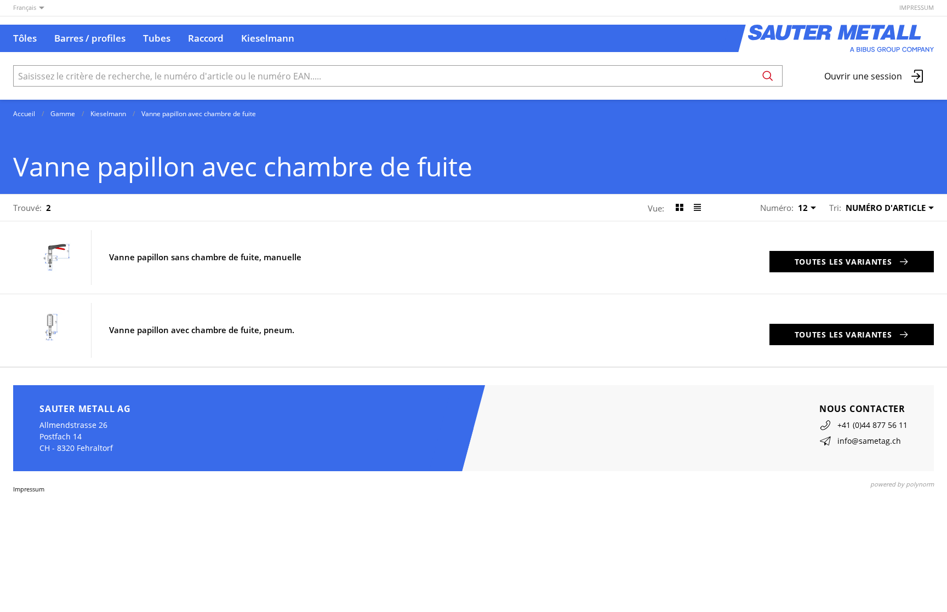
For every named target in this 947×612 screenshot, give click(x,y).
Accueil (24, 113)
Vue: (656, 208)
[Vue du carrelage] (679, 207)
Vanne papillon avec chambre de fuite (198, 113)
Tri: (835, 207)
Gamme (62, 113)
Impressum (916, 7)
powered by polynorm (902, 484)
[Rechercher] (768, 76)
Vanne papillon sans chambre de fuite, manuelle (205, 257)
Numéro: (777, 207)
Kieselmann (108, 113)
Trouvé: (27, 207)
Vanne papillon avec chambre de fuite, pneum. (201, 330)
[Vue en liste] (697, 207)
